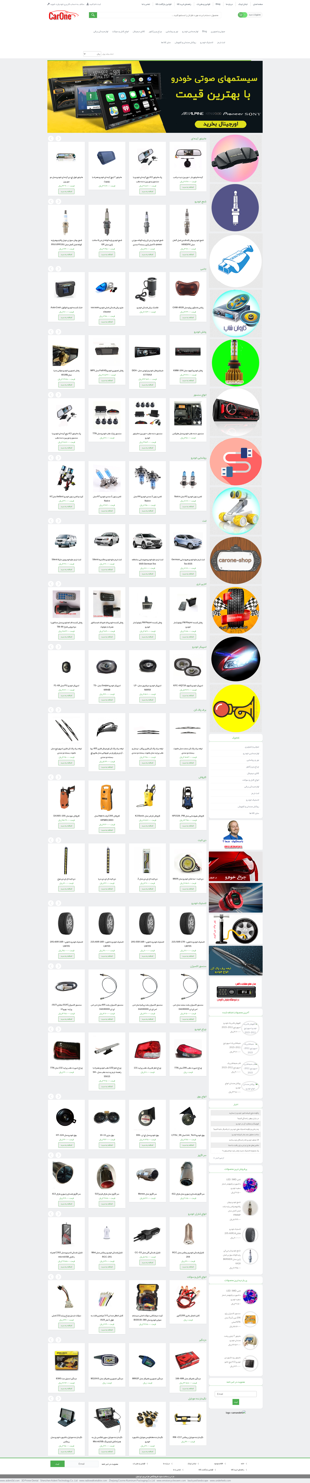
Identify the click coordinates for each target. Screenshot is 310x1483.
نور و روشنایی (253, 760)
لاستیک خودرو (252, 800)
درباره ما (229, 4)
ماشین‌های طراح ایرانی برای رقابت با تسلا (243, 1145)
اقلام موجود (218, 1463)
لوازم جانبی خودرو (251, 753)
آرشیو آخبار (218, 1158)
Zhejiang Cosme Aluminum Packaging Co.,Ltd (132, 1480)
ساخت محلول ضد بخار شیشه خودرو (245, 1134)
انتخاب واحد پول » (107, 54)
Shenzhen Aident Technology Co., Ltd (59, 1480)
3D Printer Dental (29, 1480)
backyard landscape (198, 1480)
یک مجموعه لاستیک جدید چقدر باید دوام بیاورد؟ (240, 1151)
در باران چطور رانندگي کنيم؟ (248, 1118)
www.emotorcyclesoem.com (171, 1480)
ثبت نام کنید (95, 4)
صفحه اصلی (258, 4)
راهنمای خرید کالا (184, 4)
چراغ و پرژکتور (252, 766)
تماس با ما (146, 4)
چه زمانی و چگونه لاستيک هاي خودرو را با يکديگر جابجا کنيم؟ (236, 1129)
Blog (218, 4)
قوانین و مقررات (203, 4)
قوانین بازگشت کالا (163, 4)
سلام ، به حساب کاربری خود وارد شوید (67, 4)
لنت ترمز (255, 793)
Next (58, 139)
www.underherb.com (220, 1480)
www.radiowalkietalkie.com (93, 1480)
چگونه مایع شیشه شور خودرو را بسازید (244, 1113)
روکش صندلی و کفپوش (248, 806)
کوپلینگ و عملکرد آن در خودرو (247, 1124)
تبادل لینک (243, 4)
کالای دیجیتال (253, 773)
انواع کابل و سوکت (250, 780)
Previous (51, 139)
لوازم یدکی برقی (251, 786)
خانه (243, 1463)
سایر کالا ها (254, 813)
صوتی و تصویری (252, 746)
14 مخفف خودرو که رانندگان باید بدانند (244, 1140)
